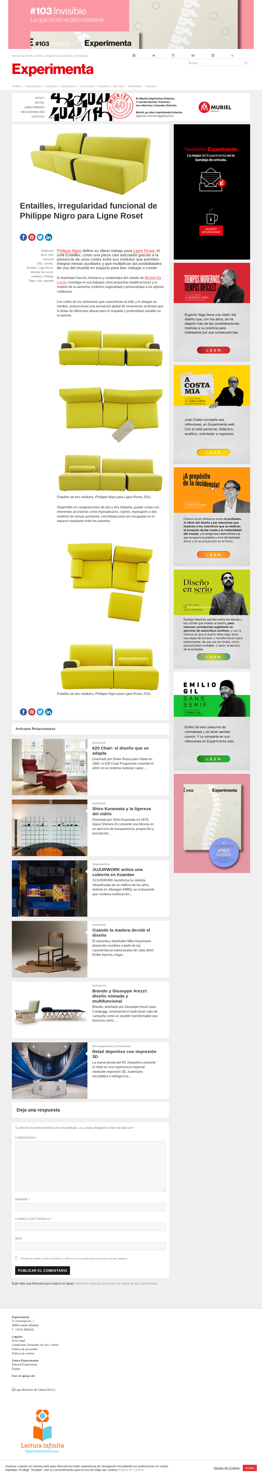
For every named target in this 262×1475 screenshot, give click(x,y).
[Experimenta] (53, 69)
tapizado (49, 280)
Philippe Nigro (69, 251)
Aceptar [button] (249, 1467)
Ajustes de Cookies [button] (227, 1468)
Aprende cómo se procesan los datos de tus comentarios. (117, 1283)
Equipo (16, 1368)
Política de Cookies (131, 1470)
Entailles (32, 267)
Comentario (26, 1137)
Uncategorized (102, 1046)
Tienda (150, 86)
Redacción (47, 250)
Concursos (88, 86)
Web (18, 1238)
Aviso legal (18, 1340)
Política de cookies (23, 1353)
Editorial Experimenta (24, 1364)
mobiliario (37, 276)
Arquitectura (33, 86)
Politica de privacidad (24, 1349)
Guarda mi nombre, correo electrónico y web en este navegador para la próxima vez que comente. (74, 1258)
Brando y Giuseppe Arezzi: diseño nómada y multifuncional (120, 996)
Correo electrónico (33, 1219)
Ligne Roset (144, 251)
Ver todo (118, 86)
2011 (40, 263)
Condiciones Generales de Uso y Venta (35, 1344)
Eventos (104, 86)
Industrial (51, 86)
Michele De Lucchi (42, 272)
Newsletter (135, 86)
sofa (39, 280)
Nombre (22, 1199)
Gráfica (16, 86)
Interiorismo (69, 86)
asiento (48, 263)
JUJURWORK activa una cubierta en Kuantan (117, 872)
